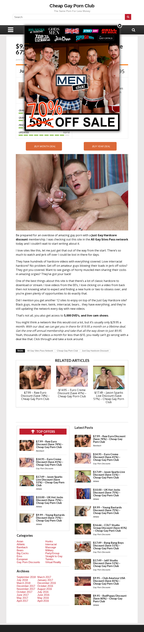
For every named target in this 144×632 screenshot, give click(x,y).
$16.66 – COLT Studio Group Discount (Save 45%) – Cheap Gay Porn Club (110, 527)
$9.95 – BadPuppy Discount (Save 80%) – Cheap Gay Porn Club (110, 598)
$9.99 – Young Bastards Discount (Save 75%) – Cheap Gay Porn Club (50, 517)
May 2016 (43, 597)
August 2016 (44, 588)
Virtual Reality (53, 562)
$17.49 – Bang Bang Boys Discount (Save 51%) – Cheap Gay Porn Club (108, 545)
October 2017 (24, 591)
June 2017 (23, 594)
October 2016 (45, 585)
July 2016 (42, 591)
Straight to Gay (54, 556)
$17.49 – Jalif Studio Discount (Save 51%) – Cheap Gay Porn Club (106, 563)
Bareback (40, 451)
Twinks (49, 559)
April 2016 (43, 600)
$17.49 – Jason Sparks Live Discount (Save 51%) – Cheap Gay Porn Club (108, 397)
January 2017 (45, 579)
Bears (20, 550)
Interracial (51, 544)
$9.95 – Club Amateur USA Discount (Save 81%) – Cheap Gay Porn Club (109, 580)
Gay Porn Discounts (44, 468)
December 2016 (46, 582)
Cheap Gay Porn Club (72, 5)
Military (49, 550)
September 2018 (26, 577)
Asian (20, 541)
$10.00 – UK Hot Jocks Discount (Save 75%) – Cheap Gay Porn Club (49, 500)
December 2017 (26, 585)
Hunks (49, 541)
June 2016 (43, 594)
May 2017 (22, 597)
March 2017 (44, 577)
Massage (50, 547)
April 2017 (22, 600)
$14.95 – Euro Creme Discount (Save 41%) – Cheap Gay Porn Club (72, 393)
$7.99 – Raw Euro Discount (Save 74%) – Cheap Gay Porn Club (35, 396)
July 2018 (22, 579)
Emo (19, 556)
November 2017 (26, 588)
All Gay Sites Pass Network (40, 351)
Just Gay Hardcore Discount (95, 351)
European (22, 559)
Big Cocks (23, 553)
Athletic (39, 489)
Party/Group (52, 553)
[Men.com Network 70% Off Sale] (72, 25)
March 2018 (23, 582)
